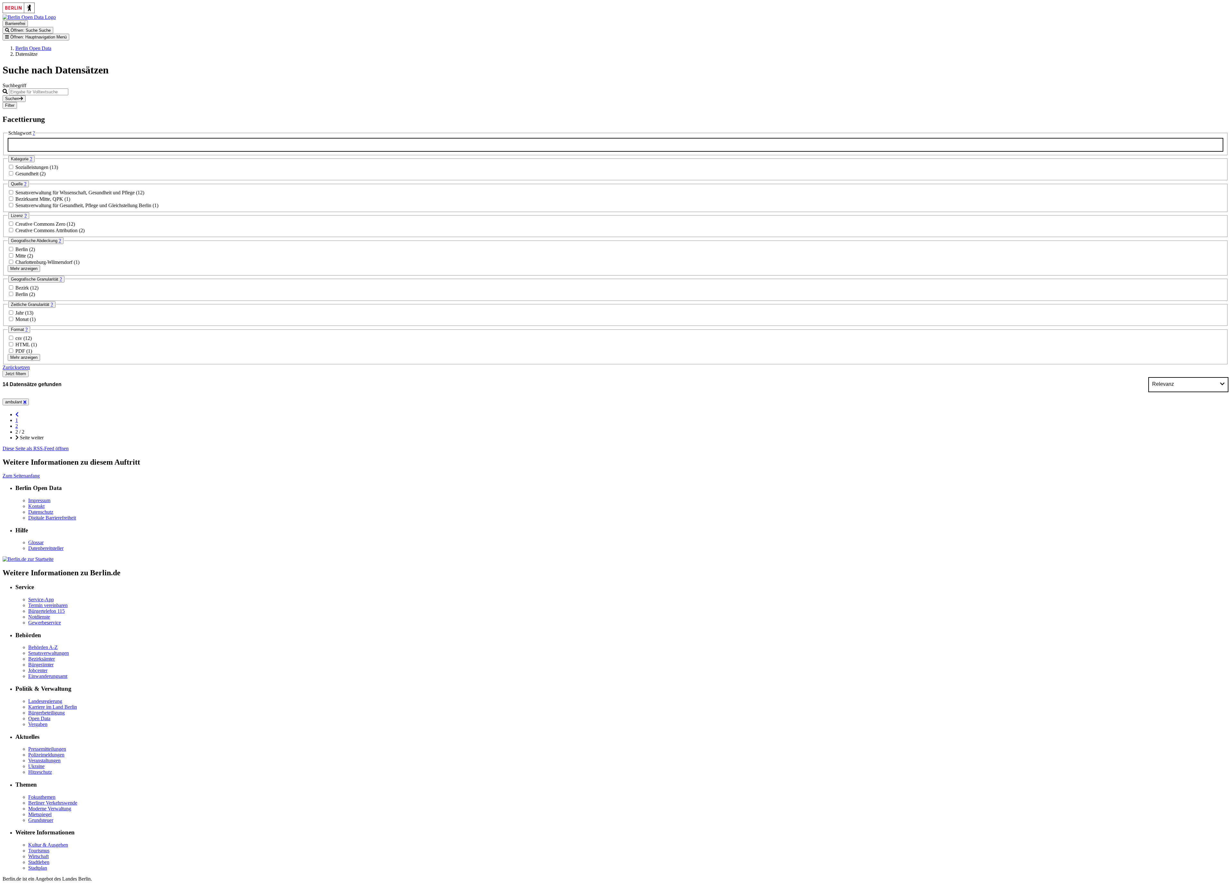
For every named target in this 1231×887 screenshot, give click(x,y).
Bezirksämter (41, 659)
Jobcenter (37, 670)
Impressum (39, 500)
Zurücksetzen (16, 367)
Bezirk (22, 288)
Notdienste (39, 617)
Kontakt (36, 506)
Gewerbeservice (44, 622)
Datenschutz (40, 512)
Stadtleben (38, 862)
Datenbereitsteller (45, 548)
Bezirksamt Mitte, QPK (39, 199)
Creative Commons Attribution (47, 230)
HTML (23, 344)
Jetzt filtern (15, 373)
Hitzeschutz (40, 772)
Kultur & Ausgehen (48, 845)
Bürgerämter (41, 664)
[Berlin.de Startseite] (28, 559)
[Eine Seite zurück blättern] (17, 414)
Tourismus (38, 850)
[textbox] (615, 145)
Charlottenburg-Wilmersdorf (44, 262)
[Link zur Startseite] (29, 17)
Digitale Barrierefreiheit (52, 517)
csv (19, 338)
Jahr (20, 313)
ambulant (14, 402)
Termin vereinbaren (48, 605)
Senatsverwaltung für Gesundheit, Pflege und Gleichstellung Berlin (84, 205)
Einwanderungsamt (47, 676)
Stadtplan (37, 868)
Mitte (21, 255)
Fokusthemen (41, 797)
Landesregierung (45, 701)
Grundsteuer (40, 820)
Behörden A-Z (43, 647)
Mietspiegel (40, 814)
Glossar (36, 542)
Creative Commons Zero (41, 224)
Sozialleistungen (32, 167)
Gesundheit (27, 173)
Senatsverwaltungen (48, 653)
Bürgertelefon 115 (46, 611)
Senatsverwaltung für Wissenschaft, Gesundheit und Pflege (75, 192)
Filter (9, 105)
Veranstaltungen (44, 760)
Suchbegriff (14, 85)
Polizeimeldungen (46, 754)
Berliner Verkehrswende (52, 803)
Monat (22, 319)
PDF (20, 351)
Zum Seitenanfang (21, 475)
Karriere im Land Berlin (52, 707)
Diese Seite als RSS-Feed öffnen (36, 448)
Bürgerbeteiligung (46, 712)
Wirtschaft (38, 856)
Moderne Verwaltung (49, 808)
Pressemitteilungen (47, 749)
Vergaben (37, 724)
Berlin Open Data (33, 48)
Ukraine (36, 766)
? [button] (34, 133)
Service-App (41, 599)
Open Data (39, 718)
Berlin (22, 249)
